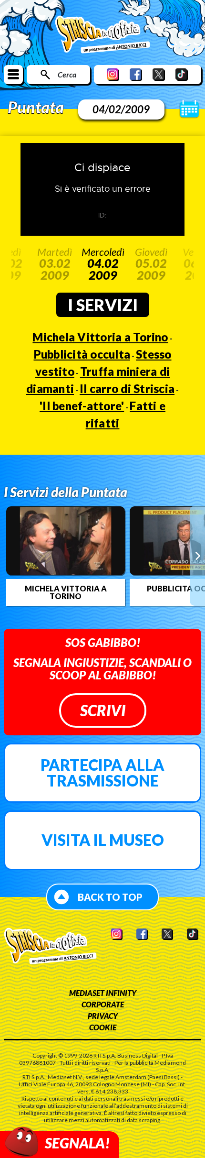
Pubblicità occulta (82, 354)
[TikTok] (181, 74)
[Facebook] (136, 74)
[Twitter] (159, 74)
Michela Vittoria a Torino (100, 337)
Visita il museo (102, 839)
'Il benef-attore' (82, 406)
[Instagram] (113, 74)
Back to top (110, 897)
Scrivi (102, 710)
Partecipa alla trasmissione (102, 772)
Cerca (67, 74)
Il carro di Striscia (127, 388)
